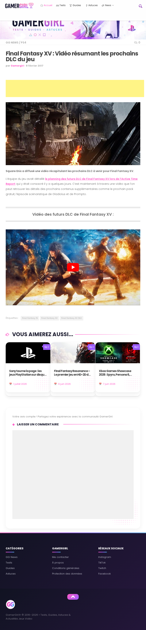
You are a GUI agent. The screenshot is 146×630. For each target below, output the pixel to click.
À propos (58, 562)
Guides (76, 5)
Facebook (104, 573)
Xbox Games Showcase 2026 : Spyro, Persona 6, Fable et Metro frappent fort (115, 373)
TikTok (102, 562)
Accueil (47, 5)
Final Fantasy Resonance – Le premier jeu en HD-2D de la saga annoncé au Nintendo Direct (72, 373)
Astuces (93, 5)
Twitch (102, 568)
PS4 (23, 42)
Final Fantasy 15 (30, 318)
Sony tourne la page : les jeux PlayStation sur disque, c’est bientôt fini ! (28, 373)
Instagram (104, 557)
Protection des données (67, 573)
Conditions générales (65, 568)
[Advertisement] (75, 88)
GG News (12, 42)
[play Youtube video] (73, 267)
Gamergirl (17, 65)
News (108, 5)
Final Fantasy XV (49, 318)
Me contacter (60, 557)
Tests (62, 5)
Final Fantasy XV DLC (71, 318)
